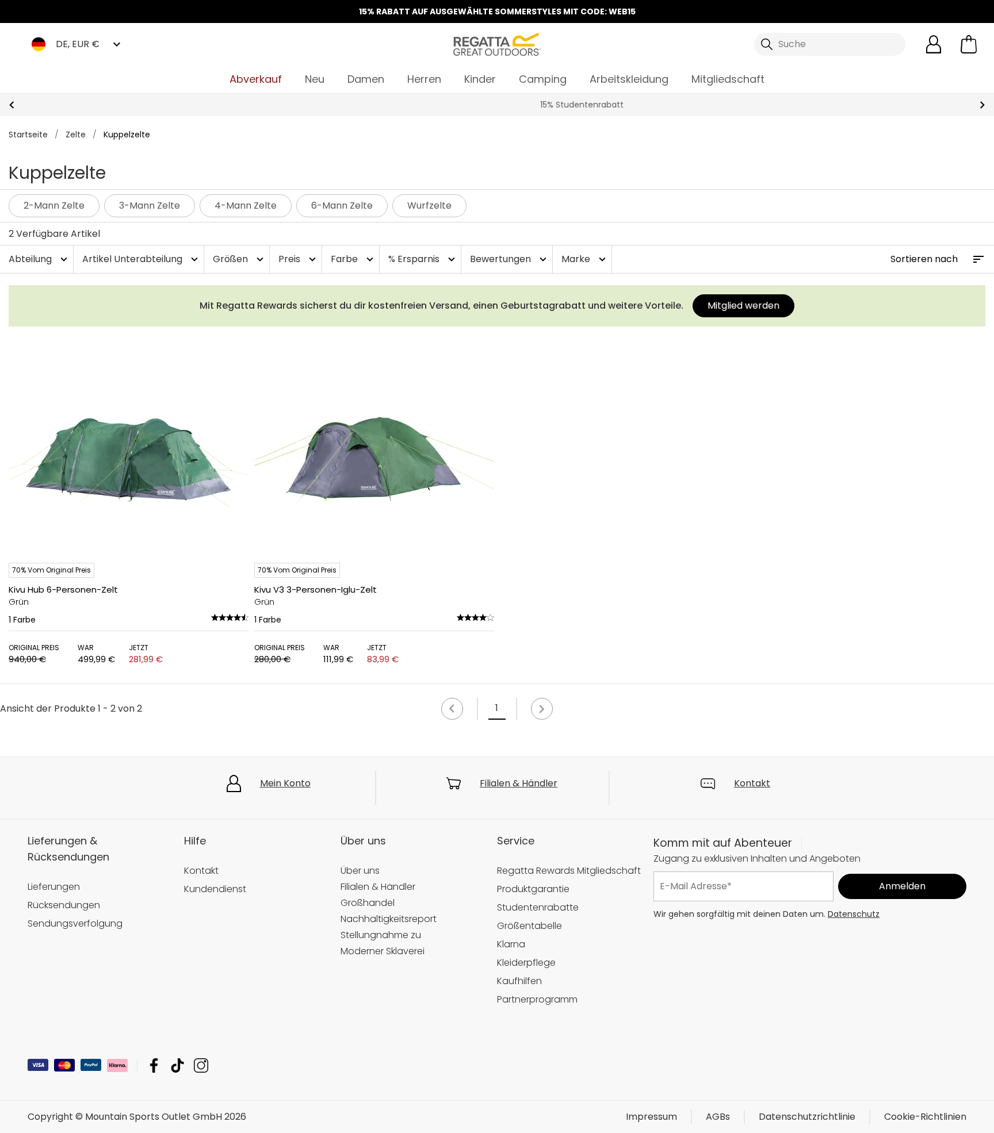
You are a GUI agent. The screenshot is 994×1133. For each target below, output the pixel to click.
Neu (314, 79)
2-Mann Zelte (54, 205)
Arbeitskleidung (629, 79)
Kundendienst (215, 889)
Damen (365, 79)
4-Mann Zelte (246, 205)
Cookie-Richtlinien (925, 1116)
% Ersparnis (423, 259)
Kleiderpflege (526, 962)
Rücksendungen (64, 905)
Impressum (651, 1116)
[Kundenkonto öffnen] (933, 44)
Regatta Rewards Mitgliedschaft (569, 870)
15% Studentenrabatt (497, 104)
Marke (585, 259)
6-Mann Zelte (342, 205)
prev (12, 105)
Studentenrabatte (538, 907)
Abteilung (39, 259)
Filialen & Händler (518, 783)
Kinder (480, 79)
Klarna (511, 944)
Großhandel (368, 902)
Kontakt (752, 783)
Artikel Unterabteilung (141, 259)
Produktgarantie (533, 889)
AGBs (718, 1116)
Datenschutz (854, 914)
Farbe (353, 259)
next (982, 105)
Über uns (360, 870)
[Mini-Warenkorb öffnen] (968, 44)
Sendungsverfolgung (75, 923)
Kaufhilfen (519, 981)
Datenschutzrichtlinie (807, 1116)
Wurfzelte (429, 205)
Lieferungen (54, 886)
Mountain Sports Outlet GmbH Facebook (154, 1065)
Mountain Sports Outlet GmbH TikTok (177, 1065)
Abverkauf (256, 79)
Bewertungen (509, 259)
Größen (239, 259)
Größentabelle (529, 925)
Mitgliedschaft (727, 79)
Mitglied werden (743, 305)
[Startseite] (497, 43)
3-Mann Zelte (149, 205)
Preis (298, 259)
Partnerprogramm (537, 999)
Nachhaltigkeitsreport (389, 918)
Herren (424, 79)
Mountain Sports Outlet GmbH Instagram (201, 1065)
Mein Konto (285, 783)
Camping (543, 79)
